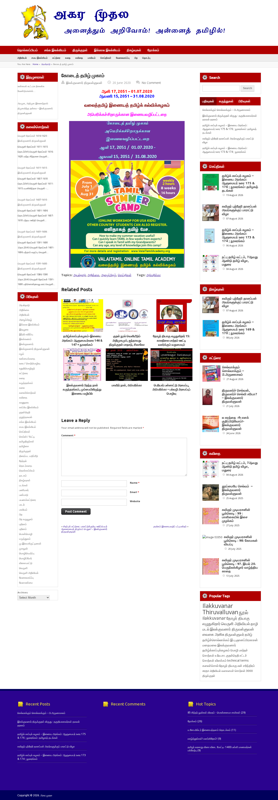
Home (35, 64)
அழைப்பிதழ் (108, 275)
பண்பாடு (23, 495)
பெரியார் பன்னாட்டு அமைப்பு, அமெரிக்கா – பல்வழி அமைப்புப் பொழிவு (171, 389)
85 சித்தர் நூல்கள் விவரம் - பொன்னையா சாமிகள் (214, 712)
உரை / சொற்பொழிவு (29, 363)
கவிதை (79, 57)
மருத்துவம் (25, 539)
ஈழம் (21, 354)
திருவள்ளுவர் (234, 634)
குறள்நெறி (24, 412)
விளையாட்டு (25, 563)
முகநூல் (23, 548)
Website (135, 501)
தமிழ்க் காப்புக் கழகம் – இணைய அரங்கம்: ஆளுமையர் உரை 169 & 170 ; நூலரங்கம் (238, 327)
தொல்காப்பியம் (27, 50)
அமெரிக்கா (153, 275)
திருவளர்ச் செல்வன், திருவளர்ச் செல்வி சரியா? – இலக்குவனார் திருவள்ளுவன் (239, 395)
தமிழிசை (24, 446)
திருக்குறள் (80, 50)
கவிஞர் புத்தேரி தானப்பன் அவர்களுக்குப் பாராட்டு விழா (239, 210)
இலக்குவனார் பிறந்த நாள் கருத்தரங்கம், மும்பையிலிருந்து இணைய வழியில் (82, 389)
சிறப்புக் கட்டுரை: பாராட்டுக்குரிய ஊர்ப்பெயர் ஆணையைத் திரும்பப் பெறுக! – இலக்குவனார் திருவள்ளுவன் (84, 529)
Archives (23, 592)
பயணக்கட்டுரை (27, 500)
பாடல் (22, 504)
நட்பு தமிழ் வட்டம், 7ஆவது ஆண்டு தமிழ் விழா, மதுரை (240, 260)
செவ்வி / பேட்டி (27, 436)
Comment (68, 435)
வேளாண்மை (26, 582)
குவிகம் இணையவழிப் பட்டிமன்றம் (170, 526)
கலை (22, 388)
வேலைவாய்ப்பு (123, 57)
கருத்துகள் (226, 101)
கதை (68, 57)
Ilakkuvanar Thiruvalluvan (220, 609)
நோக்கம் (153, 50)
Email (134, 492)
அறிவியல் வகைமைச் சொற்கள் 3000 (231, 671)
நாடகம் (23, 475)
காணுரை (24, 402)
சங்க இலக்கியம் (55, 50)
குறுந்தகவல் (25, 417)
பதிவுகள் (208, 101)
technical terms (238, 660)
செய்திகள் (105, 57)
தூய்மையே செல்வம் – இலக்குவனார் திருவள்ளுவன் (237, 489)
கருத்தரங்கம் (26, 383)
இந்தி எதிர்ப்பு (26, 334)
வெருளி (23, 568)
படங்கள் (23, 485)
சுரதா (205, 671)
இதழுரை (23, 329)
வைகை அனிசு (213, 634)
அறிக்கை (93, 275)
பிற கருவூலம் (26, 519)
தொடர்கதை (25, 466)
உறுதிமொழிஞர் (27, 368)
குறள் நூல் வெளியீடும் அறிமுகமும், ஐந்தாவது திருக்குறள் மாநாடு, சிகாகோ (127, 340)
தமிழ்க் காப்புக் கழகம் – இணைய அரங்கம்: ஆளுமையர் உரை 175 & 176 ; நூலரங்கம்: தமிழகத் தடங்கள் (229, 129)
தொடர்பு (146, 57)
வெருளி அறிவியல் (28, 573)
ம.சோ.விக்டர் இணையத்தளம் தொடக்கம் (209, 730)
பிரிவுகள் (244, 101)
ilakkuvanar (214, 618)
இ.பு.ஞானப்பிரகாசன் (244, 640)
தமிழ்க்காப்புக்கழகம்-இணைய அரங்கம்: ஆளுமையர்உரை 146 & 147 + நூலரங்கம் (82, 340)
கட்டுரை (56, 57)
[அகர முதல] (121, 38)
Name (134, 482)
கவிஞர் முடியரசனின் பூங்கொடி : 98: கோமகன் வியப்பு (241, 540)
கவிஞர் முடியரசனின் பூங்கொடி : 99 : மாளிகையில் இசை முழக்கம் (236, 515)
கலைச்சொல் (210, 666)
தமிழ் (248, 634)
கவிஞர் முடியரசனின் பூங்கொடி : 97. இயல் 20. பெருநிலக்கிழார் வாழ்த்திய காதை (240, 565)
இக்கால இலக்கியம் (107, 50)
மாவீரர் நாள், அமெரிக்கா (127, 385)
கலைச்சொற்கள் (27, 393)
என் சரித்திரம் (246, 666)
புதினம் (23, 524)
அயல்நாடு (45, 64)
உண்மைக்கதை (27, 358)
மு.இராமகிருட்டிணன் (30, 543)
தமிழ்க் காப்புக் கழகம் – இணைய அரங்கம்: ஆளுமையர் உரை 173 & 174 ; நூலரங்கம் (224, 150)
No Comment (151, 83)
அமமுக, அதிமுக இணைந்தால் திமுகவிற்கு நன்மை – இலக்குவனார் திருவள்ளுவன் (35, 108)
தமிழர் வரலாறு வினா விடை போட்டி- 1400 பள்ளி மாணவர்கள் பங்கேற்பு (220, 748)
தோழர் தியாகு (228, 666)
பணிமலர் (24, 490)
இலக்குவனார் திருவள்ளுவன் (84, 83)
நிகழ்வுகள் (134, 50)
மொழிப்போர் (25, 558)
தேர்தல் (23, 461)
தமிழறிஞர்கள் (26, 441)
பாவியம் (92, 57)
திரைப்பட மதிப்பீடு (28, 456)
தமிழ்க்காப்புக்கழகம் (216, 650)
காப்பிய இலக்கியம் (29, 407)
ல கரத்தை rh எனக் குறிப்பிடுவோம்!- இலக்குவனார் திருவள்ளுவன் (235, 423)
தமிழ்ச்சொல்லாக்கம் (216, 640)
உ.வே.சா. (220, 655)
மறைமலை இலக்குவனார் (219, 645)
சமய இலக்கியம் (39, 57)
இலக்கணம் (25, 339)
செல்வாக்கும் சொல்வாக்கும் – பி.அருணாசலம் (226, 110)
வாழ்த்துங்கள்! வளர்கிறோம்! (202, 738)
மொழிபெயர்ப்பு (26, 553)
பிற (135, 57)
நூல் (243, 612)
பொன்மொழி (25, 534)
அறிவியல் (22, 57)
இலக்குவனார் (26, 344)
